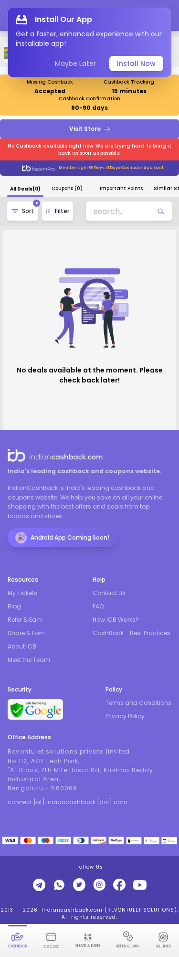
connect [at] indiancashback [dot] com (67, 802)
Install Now (136, 63)
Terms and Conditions (138, 703)
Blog (14, 606)
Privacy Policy (125, 716)
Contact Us (109, 593)
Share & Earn (26, 633)
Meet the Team (29, 660)
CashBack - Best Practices (131, 633)
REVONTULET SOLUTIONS (140, 910)
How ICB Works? (116, 620)
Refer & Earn (25, 620)
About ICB (22, 646)
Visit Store (85, 129)
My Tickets (22, 593)
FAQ (98, 606)
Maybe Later (75, 63)
